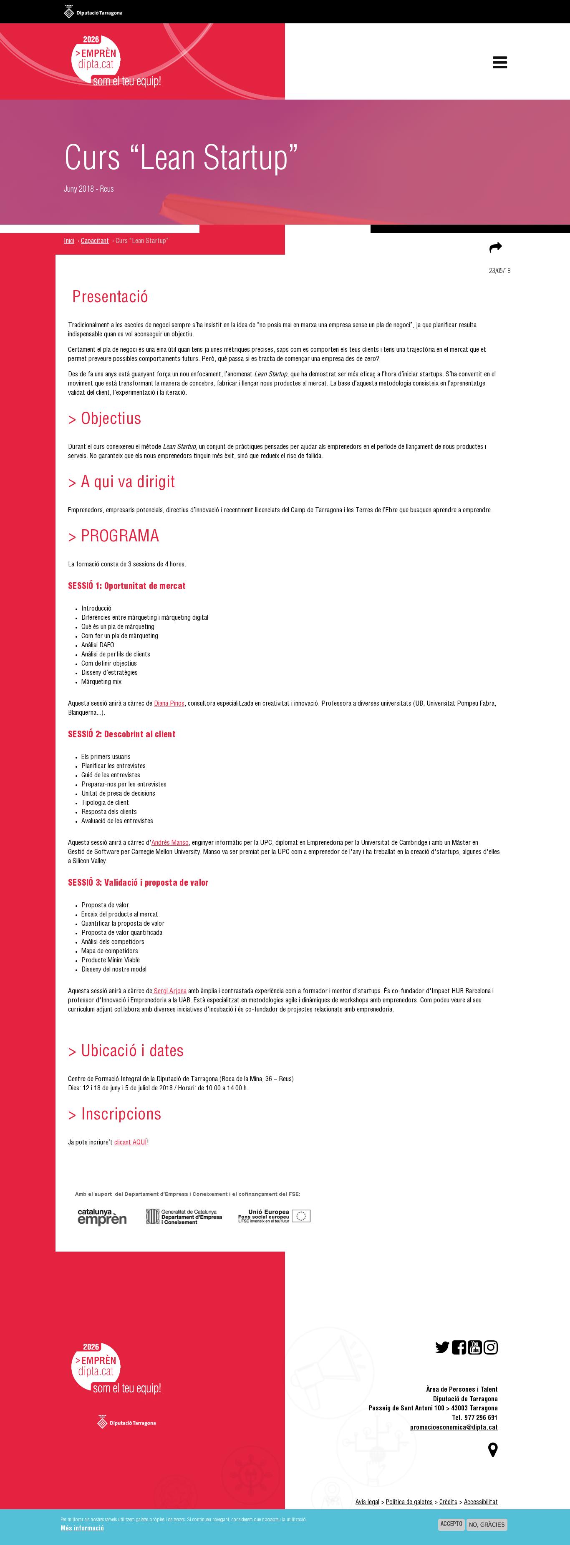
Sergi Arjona (170, 992)
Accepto (451, 1524)
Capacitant (95, 241)
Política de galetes (409, 1503)
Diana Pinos (169, 704)
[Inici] (111, 62)
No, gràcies (487, 1525)
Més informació (82, 1529)
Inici (69, 241)
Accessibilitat (481, 1503)
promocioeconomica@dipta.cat (454, 1428)
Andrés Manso (170, 843)
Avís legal (367, 1503)
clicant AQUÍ (130, 1143)
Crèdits (448, 1503)
